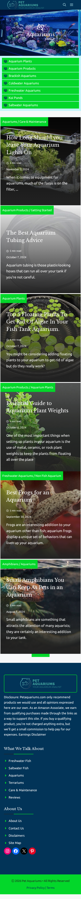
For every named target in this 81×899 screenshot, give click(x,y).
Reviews (14, 797)
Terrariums (16, 782)
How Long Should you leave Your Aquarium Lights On (34, 145)
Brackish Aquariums (22, 75)
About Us (15, 821)
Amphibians (10, 564)
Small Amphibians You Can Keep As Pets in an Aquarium (35, 587)
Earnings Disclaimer (32, 734)
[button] (64, 5)
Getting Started (41, 210)
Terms (51, 887)
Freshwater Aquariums (24, 90)
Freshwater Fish (20, 761)
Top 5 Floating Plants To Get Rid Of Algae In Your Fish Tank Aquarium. (37, 321)
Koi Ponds (16, 97)
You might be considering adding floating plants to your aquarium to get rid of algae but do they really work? (40, 360)
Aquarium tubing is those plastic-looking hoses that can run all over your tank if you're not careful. (38, 271)
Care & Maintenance (32, 121)
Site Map (15, 843)
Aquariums (9, 121)
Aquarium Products (22, 68)
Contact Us (16, 828)
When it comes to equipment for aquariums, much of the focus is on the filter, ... (36, 183)
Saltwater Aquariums (23, 105)
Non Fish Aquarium (48, 475)
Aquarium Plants (20, 61)
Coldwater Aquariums (24, 83)
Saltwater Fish (19, 768)
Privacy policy (36, 887)
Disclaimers (17, 835)
